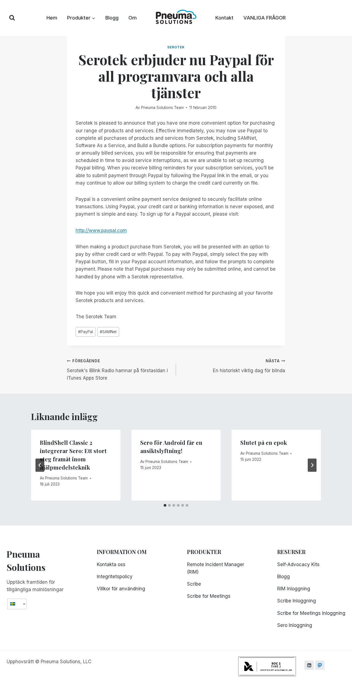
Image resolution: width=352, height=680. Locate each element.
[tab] (165, 505)
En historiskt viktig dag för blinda (249, 366)
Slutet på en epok (263, 442)
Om (132, 18)
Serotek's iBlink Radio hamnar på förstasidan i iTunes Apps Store (117, 370)
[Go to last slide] (39, 465)
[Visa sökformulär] (12, 17)
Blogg (112, 18)
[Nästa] (312, 465)
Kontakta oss (111, 564)
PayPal (85, 332)
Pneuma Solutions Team (162, 107)
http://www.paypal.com (101, 230)
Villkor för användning (121, 588)
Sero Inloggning (294, 625)
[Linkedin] (309, 665)
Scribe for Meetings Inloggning (311, 613)
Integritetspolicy (115, 576)
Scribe (194, 584)
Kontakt (224, 18)
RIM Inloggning (293, 588)
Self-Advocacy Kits (298, 564)
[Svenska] (15, 604)
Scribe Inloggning (296, 601)
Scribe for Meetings (208, 596)
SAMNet (108, 332)
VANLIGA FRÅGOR (264, 18)
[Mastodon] (319, 665)
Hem (51, 18)
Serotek (176, 47)
